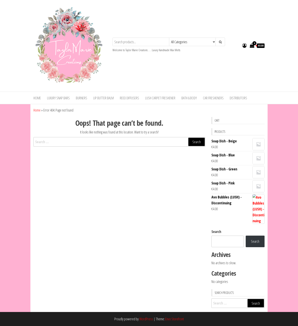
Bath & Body (189, 97)
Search (216, 231)
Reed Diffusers (129, 97)
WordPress (146, 318)
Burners (81, 97)
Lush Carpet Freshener (160, 97)
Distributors (238, 97)
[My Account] (244, 45)
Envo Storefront (174, 318)
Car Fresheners (213, 97)
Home (37, 97)
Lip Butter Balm (103, 97)
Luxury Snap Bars (58, 97)
